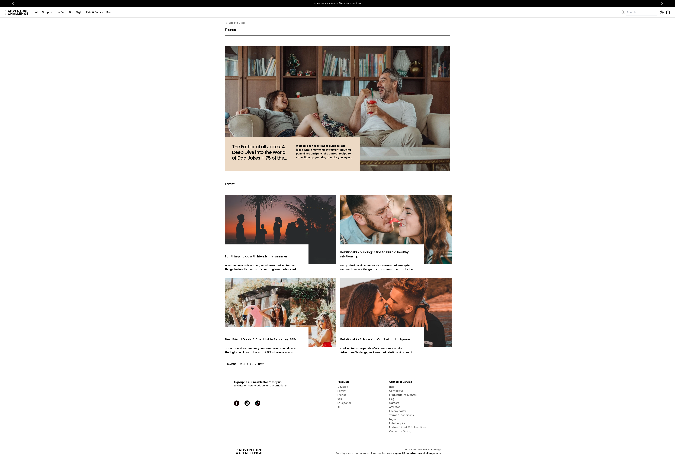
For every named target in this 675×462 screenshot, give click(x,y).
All (36, 12)
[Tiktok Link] (257, 403)
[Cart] (667, 12)
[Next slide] (662, 3)
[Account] (662, 12)
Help (392, 386)
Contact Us (396, 390)
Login (392, 419)
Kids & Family (94, 12)
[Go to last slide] (13, 3)
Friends (342, 394)
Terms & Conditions (401, 415)
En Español (344, 403)
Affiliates (394, 407)
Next (261, 364)
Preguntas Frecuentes (403, 394)
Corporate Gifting (400, 431)
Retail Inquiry (397, 423)
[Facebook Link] (236, 403)
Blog (391, 398)
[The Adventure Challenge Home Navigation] (268, 451)
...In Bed (61, 12)
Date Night (76, 12)
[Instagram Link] (247, 403)
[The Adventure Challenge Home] (18, 12)
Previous (231, 364)
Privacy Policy (397, 411)
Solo (109, 12)
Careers (394, 403)
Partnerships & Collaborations (407, 427)
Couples (47, 12)
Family (342, 390)
